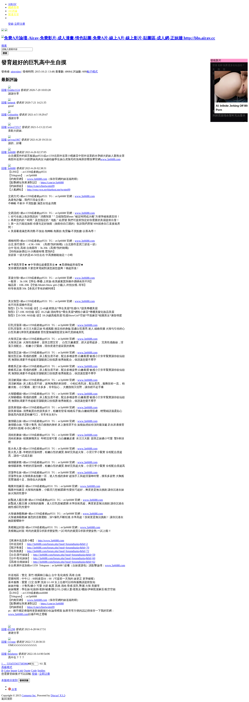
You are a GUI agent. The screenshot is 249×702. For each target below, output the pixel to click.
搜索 (4, 45)
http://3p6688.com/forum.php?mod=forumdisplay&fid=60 (64, 558)
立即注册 (19, 23)
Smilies (41, 670)
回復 (4, 90)
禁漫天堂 (13, 14)
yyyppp (11, 641)
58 (21, 663)
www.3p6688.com (110, 159)
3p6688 (11, 152)
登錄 (11, 23)
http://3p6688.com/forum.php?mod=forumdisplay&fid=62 (64, 561)
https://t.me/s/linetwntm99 (41, 186)
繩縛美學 (13, 7)
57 (19, 663)
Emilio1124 (13, 90)
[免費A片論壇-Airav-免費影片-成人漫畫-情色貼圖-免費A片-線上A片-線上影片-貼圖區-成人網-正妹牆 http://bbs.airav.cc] (108, 38)
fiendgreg (12, 653)
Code (34, 670)
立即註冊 (44, 673)
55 (13, 663)
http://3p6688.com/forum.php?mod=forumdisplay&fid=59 (64, 554)
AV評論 (12, 10)
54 (10, 663)
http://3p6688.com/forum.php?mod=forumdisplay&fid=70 (58, 547)
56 (16, 663)
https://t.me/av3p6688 (52, 182)
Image (14, 670)
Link (20, 670)
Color (7, 670)
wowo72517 (14, 127)
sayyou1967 (13, 139)
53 (8, 663)
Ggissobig (12, 114)
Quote (27, 670)
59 (24, 663)
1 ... (3, 663)
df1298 (11, 629)
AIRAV (12, 4)
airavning (16, 71)
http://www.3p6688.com (51, 540)
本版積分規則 (9, 680)
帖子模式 (92, 71)
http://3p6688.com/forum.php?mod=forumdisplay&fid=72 (58, 551)
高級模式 (6, 667)
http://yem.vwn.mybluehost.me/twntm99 (48, 189)
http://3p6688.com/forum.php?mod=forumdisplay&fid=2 (57, 544)
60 (27, 663)
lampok (11, 102)
